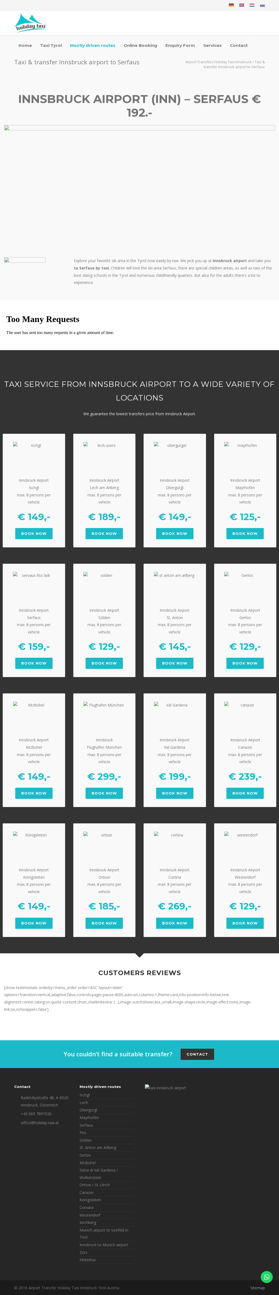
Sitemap (257, 1287)
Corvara (86, 1207)
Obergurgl (88, 1109)
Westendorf (90, 1215)
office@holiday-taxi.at (40, 1122)
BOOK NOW (34, 533)
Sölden (86, 1140)
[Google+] (30, 5)
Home (25, 45)
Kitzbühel (88, 1162)
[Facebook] (19, 5)
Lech (84, 1102)
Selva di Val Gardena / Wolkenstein (99, 1173)
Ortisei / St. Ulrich (95, 1184)
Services (212, 45)
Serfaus (86, 1125)
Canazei (86, 1192)
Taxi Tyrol (51, 45)
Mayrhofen (89, 1117)
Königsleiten (90, 1199)
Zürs (83, 1252)
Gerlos (85, 1155)
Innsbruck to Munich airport (104, 1244)
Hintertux (88, 1259)
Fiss (83, 1132)
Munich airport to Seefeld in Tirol (104, 1233)
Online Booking (140, 45)
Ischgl (85, 1094)
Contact (239, 45)
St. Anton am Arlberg (98, 1147)
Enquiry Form (180, 45)
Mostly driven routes (93, 45)
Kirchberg (88, 1222)
